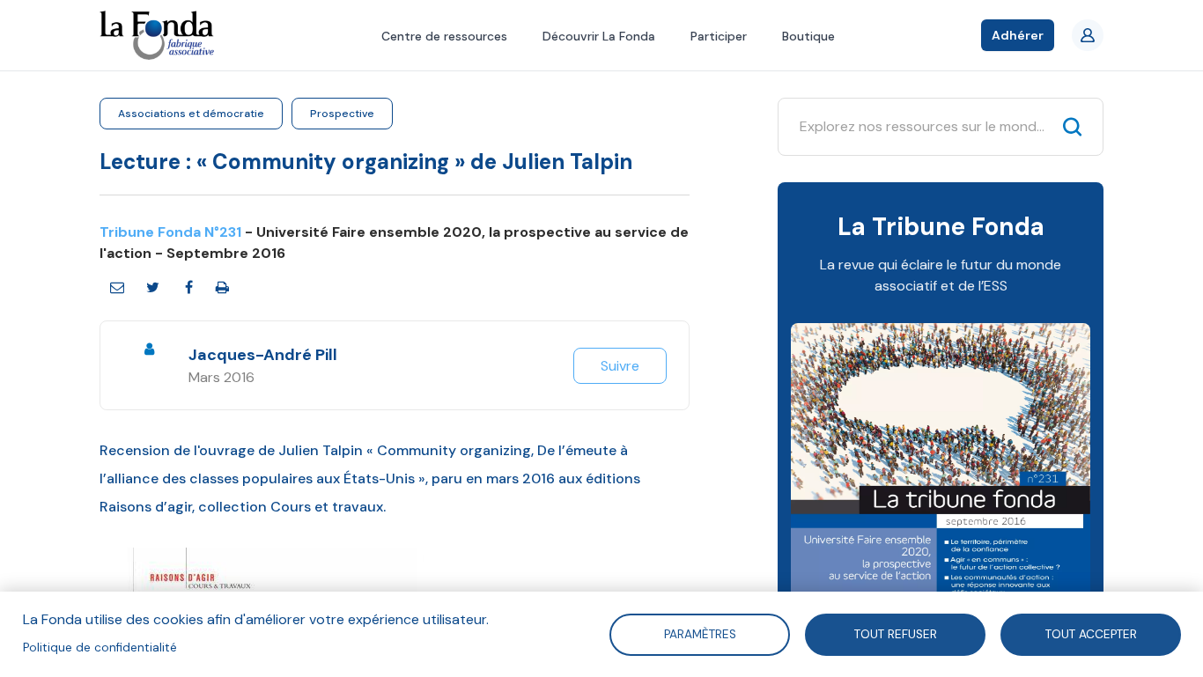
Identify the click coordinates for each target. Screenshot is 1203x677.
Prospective (342, 114)
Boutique (808, 36)
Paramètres (699, 633)
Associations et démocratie (191, 114)
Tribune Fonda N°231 (170, 232)
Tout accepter (1091, 633)
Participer (718, 36)
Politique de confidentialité (100, 647)
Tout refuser (895, 633)
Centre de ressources (444, 36)
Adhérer (1018, 35)
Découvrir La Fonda (598, 36)
